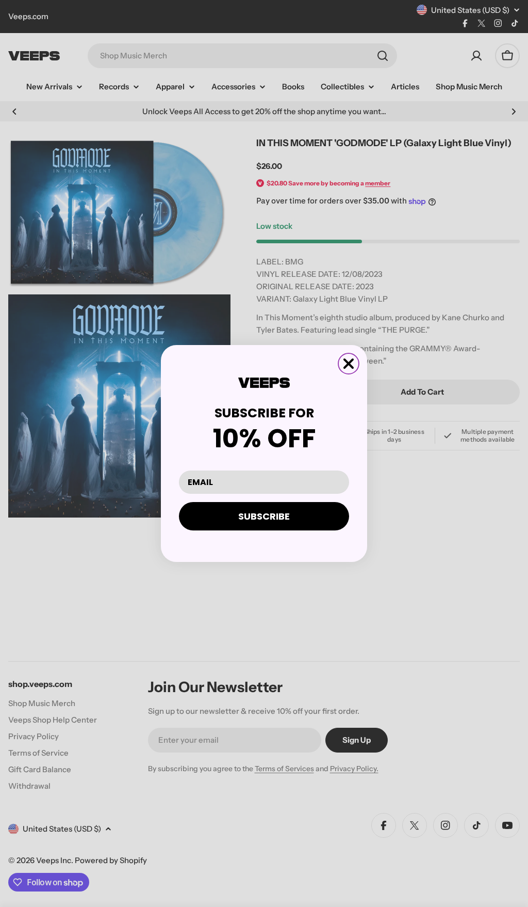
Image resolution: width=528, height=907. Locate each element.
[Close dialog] (348, 363)
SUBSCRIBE (264, 516)
